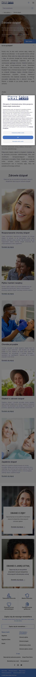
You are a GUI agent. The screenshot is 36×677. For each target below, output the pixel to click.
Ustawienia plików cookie (18, 132)
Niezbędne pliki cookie (18, 141)
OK (18, 137)
